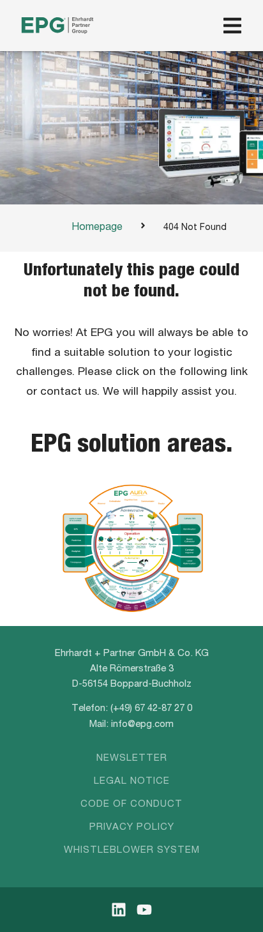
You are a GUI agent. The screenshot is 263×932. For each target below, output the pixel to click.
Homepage (97, 228)
